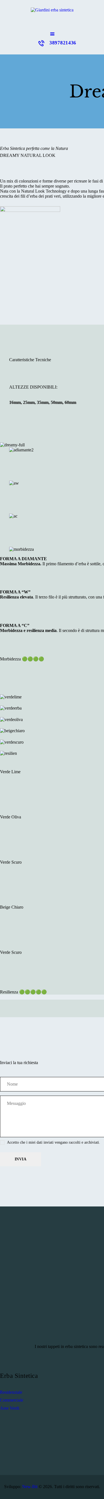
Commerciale (11, 1400)
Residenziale (11, 1392)
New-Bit (29, 1486)
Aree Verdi (9, 1408)
